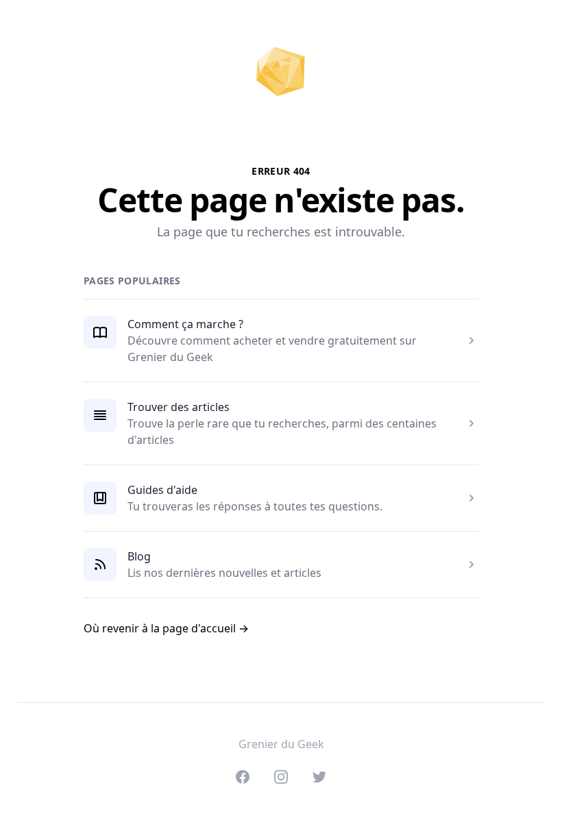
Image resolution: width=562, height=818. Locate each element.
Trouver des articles (178, 406)
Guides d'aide (162, 489)
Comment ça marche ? (185, 324)
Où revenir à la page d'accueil (166, 628)
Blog (139, 556)
